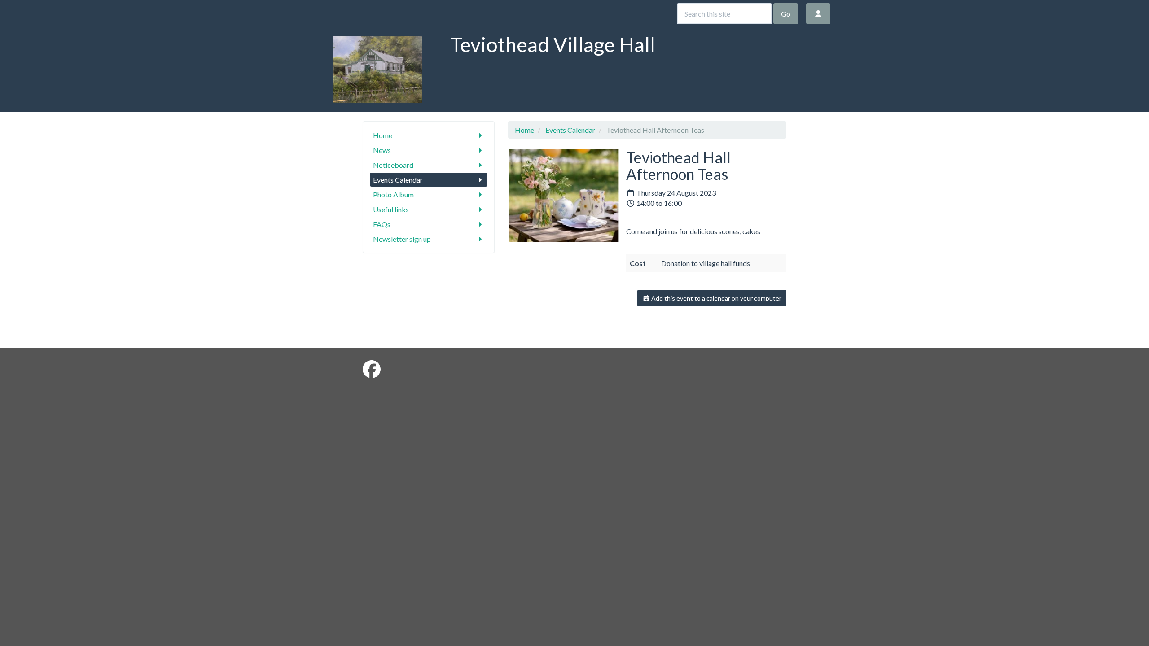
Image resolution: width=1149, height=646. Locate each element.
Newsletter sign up (402, 239)
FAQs (381, 224)
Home (382, 135)
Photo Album (393, 194)
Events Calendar (398, 179)
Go (785, 13)
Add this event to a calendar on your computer (715, 298)
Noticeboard (393, 165)
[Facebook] (372, 369)
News (382, 150)
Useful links (391, 209)
